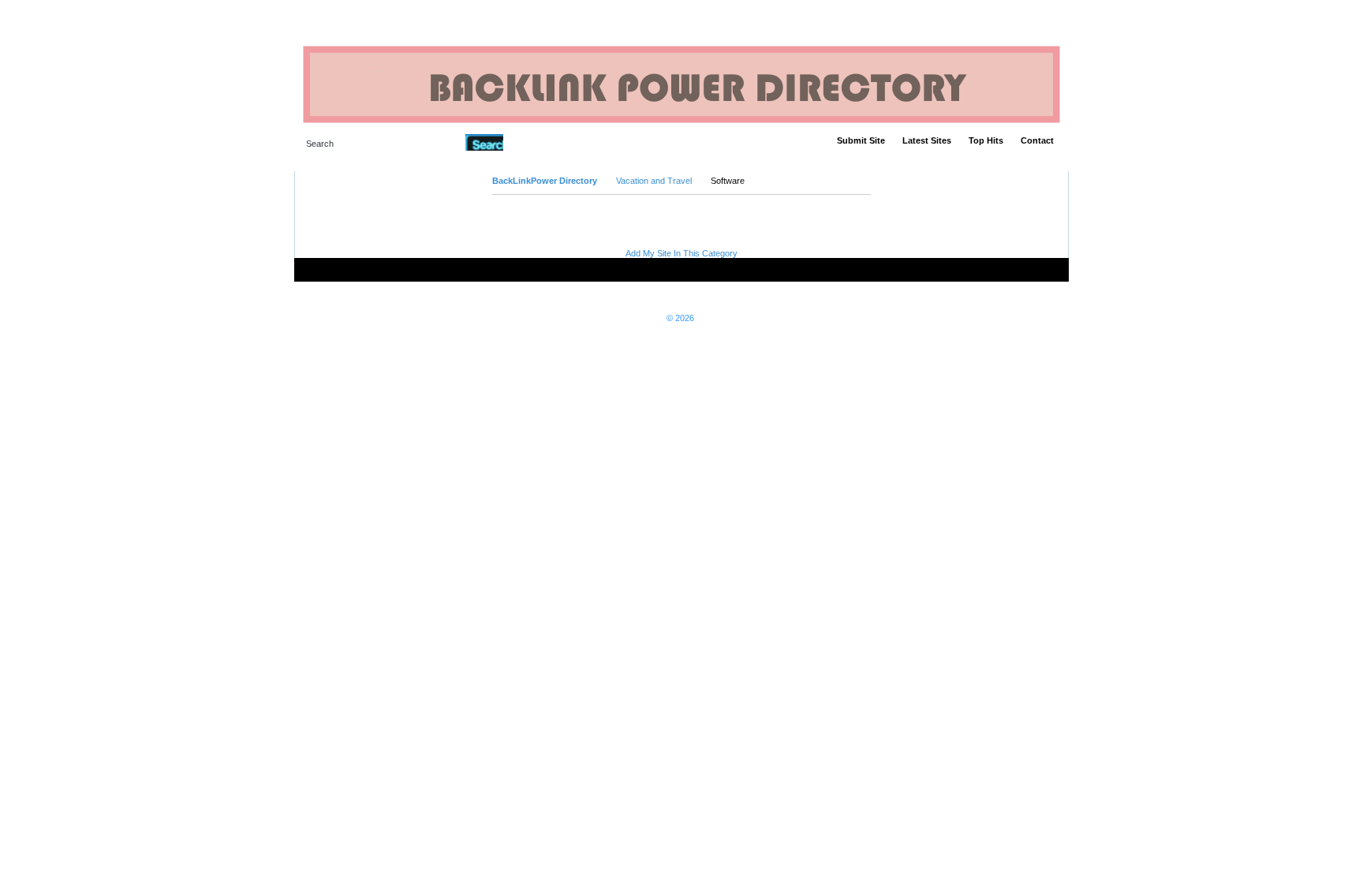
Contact (1037, 140)
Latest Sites (926, 140)
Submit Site (861, 140)
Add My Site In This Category (681, 253)
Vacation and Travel (654, 180)
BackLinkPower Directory (544, 180)
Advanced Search (544, 142)
